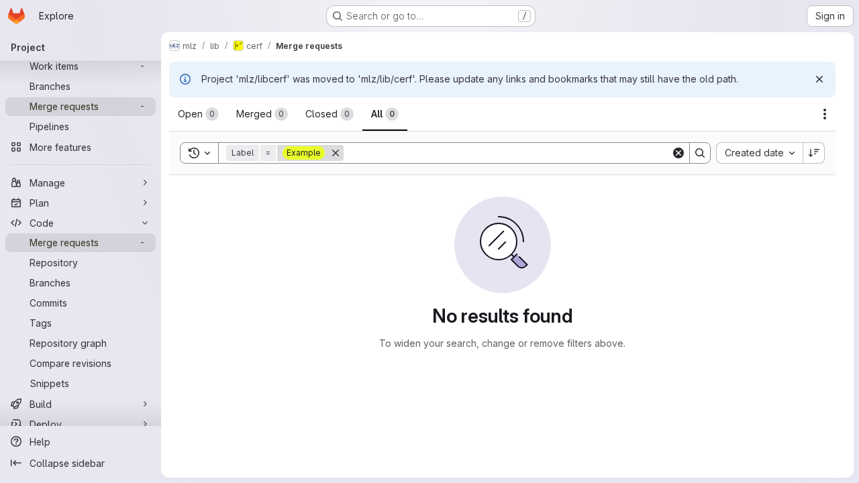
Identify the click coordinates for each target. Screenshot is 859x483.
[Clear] (678, 153)
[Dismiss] (819, 79)
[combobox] (759, 153)
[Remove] (335, 153)
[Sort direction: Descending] (814, 153)
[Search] (700, 153)
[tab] (198, 114)
